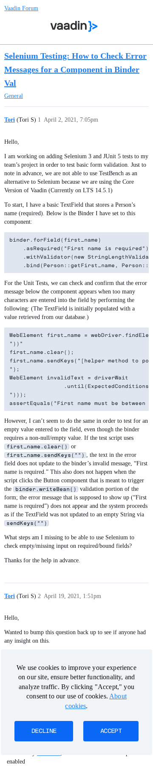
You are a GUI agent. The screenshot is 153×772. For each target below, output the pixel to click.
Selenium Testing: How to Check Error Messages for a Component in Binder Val (75, 69)
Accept (111, 731)
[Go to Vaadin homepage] (74, 26)
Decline (43, 731)
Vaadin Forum (21, 8)
